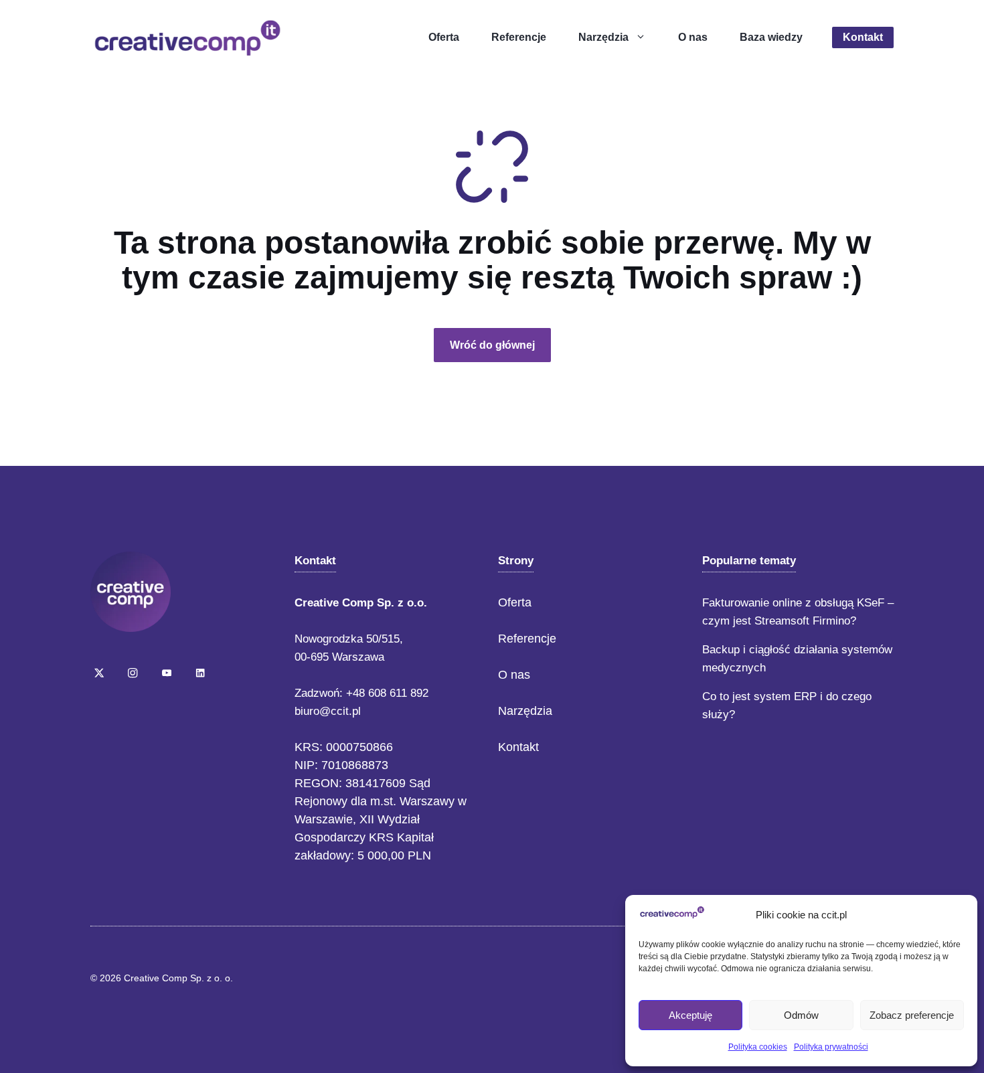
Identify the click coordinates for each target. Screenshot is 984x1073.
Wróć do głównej (492, 345)
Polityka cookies (757, 1047)
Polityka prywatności (831, 1047)
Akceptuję (690, 1015)
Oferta (443, 37)
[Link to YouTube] (166, 672)
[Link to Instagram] (132, 672)
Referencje (518, 37)
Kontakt (863, 37)
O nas (693, 37)
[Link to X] (99, 672)
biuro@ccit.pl (328, 711)
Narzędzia (603, 37)
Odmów (801, 1015)
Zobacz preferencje (912, 1015)
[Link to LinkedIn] (200, 672)
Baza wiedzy (771, 37)
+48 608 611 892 (387, 693)
